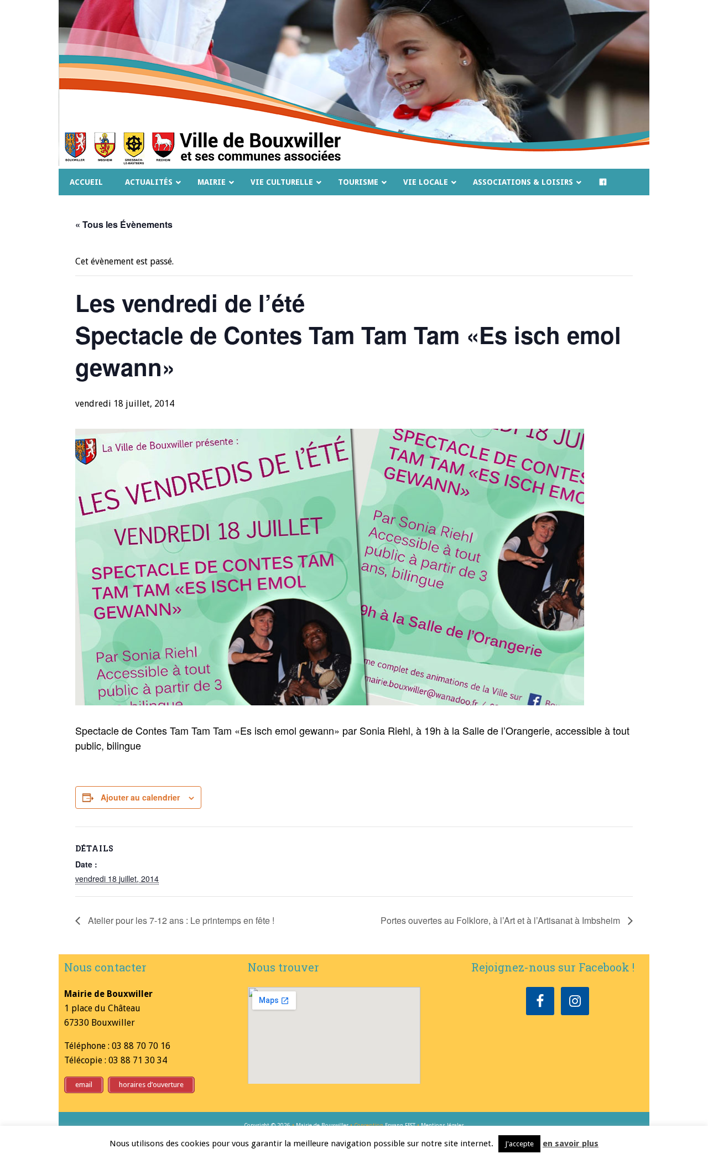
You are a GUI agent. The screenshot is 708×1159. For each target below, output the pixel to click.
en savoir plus (570, 1143)
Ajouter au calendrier (140, 797)
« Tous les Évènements (124, 224)
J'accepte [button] (519, 1144)
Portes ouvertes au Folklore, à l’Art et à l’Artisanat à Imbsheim (501, 920)
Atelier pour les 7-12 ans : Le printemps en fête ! (180, 920)
